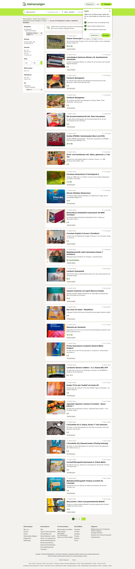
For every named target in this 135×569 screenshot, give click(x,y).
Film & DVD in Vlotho (49, 565)
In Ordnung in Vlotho (59, 563)
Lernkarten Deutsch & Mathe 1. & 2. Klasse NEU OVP (87, 368)
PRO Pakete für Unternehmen (62, 534)
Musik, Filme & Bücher (30, 30)
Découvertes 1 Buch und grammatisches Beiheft (86, 502)
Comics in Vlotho (101, 563)
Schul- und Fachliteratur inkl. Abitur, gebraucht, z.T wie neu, (88, 155)
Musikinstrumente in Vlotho (74, 565)
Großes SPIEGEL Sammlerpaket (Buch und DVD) (86, 136)
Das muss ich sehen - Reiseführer (80, 310)
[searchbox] (36, 12)
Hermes (26, 79)
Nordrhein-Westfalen (30, 87)
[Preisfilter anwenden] (41, 63)
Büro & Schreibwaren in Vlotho (88, 563)
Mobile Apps (27, 540)
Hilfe (41, 529)
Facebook (77, 529)
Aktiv (25, 71)
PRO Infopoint (61, 532)
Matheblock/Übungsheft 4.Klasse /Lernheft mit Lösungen (85, 482)
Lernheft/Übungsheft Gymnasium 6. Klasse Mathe (86, 462)
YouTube (76, 532)
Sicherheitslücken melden (47, 536)
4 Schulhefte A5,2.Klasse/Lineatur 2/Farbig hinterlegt (87, 443)
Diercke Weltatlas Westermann (79, 193)
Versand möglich (28, 42)
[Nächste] (83, 518)
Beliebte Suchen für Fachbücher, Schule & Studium (100, 530)
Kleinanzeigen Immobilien (64, 529)
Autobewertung (95, 537)
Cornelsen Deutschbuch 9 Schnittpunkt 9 (83, 174)
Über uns (26, 529)
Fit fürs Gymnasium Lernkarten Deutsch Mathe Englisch (85, 347)
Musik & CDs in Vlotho (60, 565)
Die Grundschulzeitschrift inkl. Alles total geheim (86, 116)
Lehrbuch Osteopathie (75, 271)
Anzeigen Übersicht (96, 533)
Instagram (77, 534)
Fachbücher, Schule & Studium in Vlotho (33, 565)
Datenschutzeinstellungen (47, 545)
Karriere (26, 532)
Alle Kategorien (28, 29)
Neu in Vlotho (32, 563)
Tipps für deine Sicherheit (47, 532)
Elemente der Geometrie (76, 327)
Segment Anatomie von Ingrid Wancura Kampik (85, 291)
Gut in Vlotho (49, 563)
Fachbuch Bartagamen (75, 78)
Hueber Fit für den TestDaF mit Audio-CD (83, 385)
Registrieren (95, 35)
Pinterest (76, 538)
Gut (25, 53)
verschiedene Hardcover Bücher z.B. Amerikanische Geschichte (87, 58)
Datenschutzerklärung (46, 543)
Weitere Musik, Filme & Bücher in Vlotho (91, 565)
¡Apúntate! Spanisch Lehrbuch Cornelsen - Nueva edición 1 (86, 405)
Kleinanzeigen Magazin (30, 536)
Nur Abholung (27, 43)
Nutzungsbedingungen (47, 547)
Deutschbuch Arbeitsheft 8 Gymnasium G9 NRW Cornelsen (86, 214)
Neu (25, 50)
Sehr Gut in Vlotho (40, 563)
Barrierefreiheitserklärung (47, 540)
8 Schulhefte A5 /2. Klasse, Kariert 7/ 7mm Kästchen (87, 425)
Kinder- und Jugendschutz (48, 538)
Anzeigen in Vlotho (107, 565)
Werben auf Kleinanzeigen (65, 537)
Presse (26, 534)
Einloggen (106, 35)
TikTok (76, 540)
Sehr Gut (26, 51)
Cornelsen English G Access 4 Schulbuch (83, 233)
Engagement (27, 538)
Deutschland (27, 85)
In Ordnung (27, 55)
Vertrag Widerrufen (46, 534)
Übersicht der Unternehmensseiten (101, 535)
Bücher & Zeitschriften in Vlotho (72, 563)
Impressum (43, 549)
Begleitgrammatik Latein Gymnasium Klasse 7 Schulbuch (85, 253)
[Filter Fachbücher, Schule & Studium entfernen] (41, 33)
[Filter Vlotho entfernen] (41, 89)
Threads (76, 536)
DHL (25, 77)
